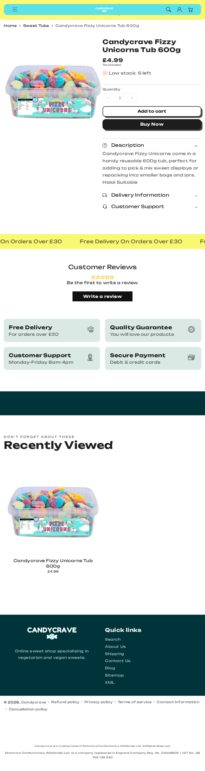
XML (110, 682)
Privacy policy (98, 702)
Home (10, 25)
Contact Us (118, 661)
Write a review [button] (102, 296)
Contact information (178, 702)
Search (113, 639)
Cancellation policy (28, 709)
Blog (110, 668)
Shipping (114, 654)
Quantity (111, 89)
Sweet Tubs (36, 25)
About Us (115, 646)
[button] (15, 9)
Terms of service (135, 702)
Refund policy (65, 702)
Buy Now (152, 124)
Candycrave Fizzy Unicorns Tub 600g (97, 25)
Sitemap (114, 675)
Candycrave (33, 702)
